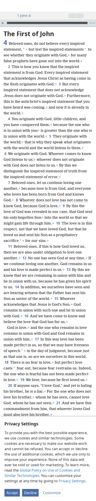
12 (24, 258)
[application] (48, 23)
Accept (12, 492)
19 (22, 379)
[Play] (3, 23)
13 (69, 269)
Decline (30, 492)
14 (17, 287)
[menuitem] (7, 6)
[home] (7, 6)
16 (26, 315)
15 (56, 298)
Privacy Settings (72, 480)
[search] (90, 5)
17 (37, 339)
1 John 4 (24, 15)
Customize (52, 492)
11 (10, 246)
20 (10, 385)
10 (58, 223)
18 (6, 362)
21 (58, 402)
